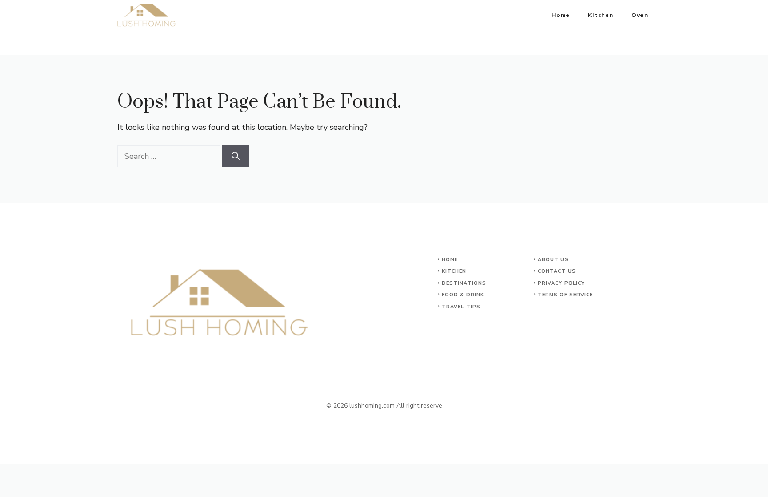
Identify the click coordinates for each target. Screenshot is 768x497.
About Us (553, 259)
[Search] (235, 156)
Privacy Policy (561, 283)
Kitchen (601, 15)
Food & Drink (463, 294)
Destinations (464, 283)
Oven (640, 15)
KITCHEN (454, 271)
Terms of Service (565, 294)
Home (561, 15)
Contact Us (557, 271)
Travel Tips (461, 306)
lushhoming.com (372, 405)
